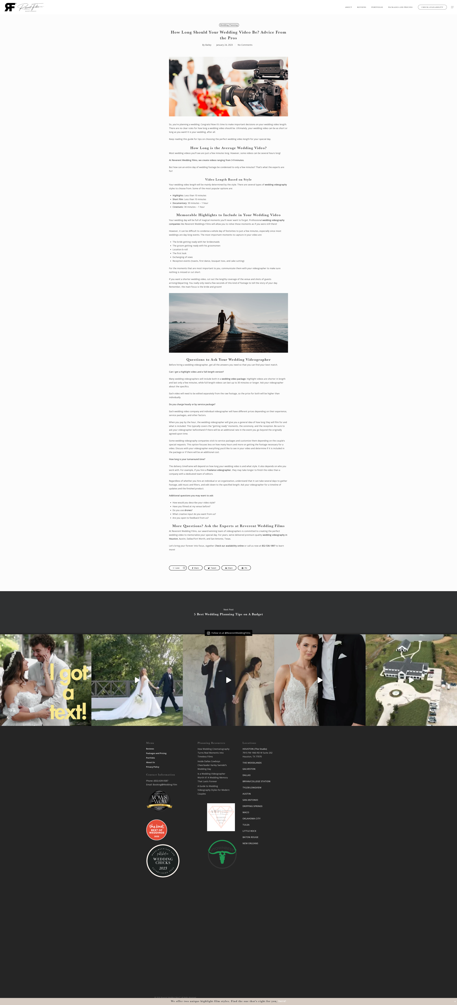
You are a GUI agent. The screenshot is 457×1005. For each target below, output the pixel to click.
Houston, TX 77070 (252, 756)
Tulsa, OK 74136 (251, 955)
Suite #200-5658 (286, 837)
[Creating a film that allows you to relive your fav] (228, 680)
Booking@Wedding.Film (165, 784)
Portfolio (150, 758)
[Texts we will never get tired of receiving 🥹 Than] (45, 680)
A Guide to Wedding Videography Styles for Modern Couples (213, 790)
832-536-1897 (268, 545)
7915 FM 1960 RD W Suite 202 (257, 752)
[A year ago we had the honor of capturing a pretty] (320, 680)
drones (188, 510)
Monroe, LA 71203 (287, 841)
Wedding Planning (229, 25)
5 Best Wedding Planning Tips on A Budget (228, 612)
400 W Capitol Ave (252, 965)
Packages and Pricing (156, 753)
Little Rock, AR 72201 (253, 973)
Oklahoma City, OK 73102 (255, 941)
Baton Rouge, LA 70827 (289, 805)
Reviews (150, 748)
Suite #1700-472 (251, 969)
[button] (452, 7)
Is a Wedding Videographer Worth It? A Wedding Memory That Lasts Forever (213, 777)
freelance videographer (219, 470)
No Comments (245, 44)
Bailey (208, 44)
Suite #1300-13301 (252, 937)
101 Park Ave (249, 934)
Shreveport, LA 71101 (289, 823)
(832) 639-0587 (161, 780)
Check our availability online (229, 545)
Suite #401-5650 (286, 801)
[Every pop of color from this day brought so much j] (411, 680)
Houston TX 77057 (252, 864)
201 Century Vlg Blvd (288, 833)
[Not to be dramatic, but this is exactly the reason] (137, 680)
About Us (150, 762)
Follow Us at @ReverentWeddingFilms (230, 632)
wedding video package (234, 378)
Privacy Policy (152, 767)
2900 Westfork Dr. (287, 798)
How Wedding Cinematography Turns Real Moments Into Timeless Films (213, 752)
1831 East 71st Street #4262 (257, 951)
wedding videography (276, 184)
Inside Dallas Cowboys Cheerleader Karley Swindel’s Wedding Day (212, 765)
